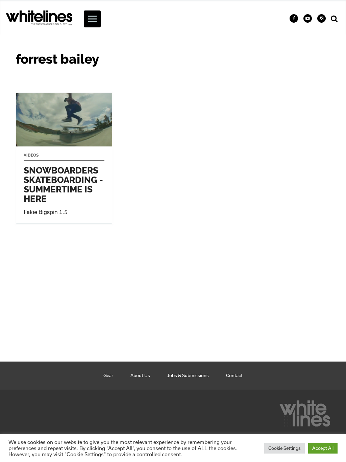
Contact (234, 375)
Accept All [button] (322, 448)
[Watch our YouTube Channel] (307, 18)
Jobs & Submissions (188, 375)
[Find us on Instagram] (321, 18)
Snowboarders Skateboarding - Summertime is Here (64, 158)
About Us (140, 375)
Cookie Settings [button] (284, 448)
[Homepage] (304, 412)
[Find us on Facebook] (294, 18)
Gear (108, 375)
